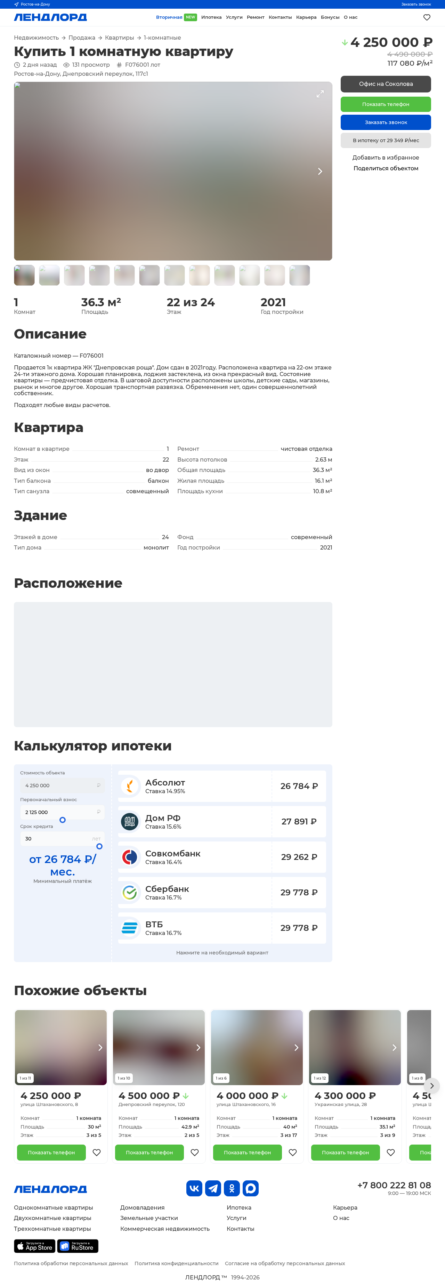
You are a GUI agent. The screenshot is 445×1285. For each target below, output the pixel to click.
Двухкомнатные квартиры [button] (52, 1218)
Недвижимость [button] (36, 38)
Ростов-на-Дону (35, 4)
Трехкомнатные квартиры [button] (52, 1229)
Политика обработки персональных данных (71, 1263)
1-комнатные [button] (162, 38)
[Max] (251, 1188)
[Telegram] (213, 1188)
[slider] (62, 820)
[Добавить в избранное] (97, 1153)
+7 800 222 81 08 (394, 1185)
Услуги (236, 1218)
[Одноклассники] (232, 1188)
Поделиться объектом (386, 168)
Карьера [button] (306, 17)
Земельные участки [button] (149, 1218)
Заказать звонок (416, 4)
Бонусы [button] (330, 17)
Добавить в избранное (386, 157)
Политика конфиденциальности (177, 1263)
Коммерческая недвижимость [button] (165, 1229)
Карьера (345, 1207)
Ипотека (239, 1207)
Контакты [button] (280, 17)
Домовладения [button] (142, 1207)
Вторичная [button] (175, 17)
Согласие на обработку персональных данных (285, 1263)
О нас (341, 1218)
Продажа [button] (81, 38)
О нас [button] (351, 17)
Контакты (240, 1229)
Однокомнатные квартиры (53, 1207)
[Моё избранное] (427, 17)
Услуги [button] (234, 17)
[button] (24, 275)
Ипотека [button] (211, 17)
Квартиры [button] (119, 38)
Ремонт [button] (256, 17)
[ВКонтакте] (194, 1188)
